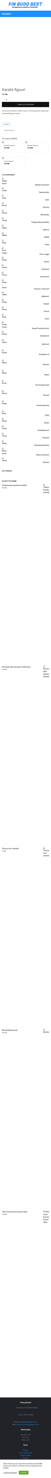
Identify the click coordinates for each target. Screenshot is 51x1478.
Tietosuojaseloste (25, 1453)
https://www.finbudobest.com (27, 1424)
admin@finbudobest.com (28, 1422)
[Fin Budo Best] (25, 5)
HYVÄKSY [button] (23, 1472)
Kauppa (25, 1458)
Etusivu (25, 1450)
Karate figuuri (9, 145)
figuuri (12, 113)
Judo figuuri (9, 161)
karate (17, 113)
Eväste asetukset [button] (10, 1473)
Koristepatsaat (34, 111)
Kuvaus (6, 124)
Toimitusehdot (25, 1455)
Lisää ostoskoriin (25, 104)
